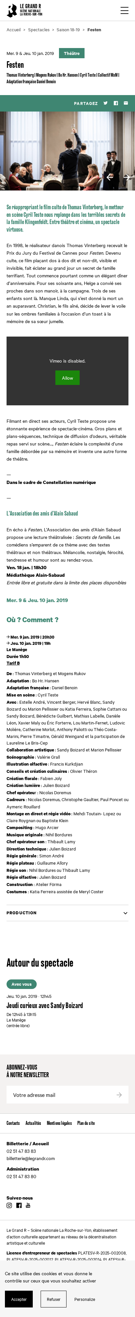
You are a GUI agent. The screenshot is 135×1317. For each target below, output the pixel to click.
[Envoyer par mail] (126, 103)
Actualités (33, 1123)
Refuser (54, 1299)
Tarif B (13, 663)
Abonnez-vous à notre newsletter (28, 1071)
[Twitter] (105, 103)
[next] (127, 177)
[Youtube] (28, 1206)
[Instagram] (9, 1206)
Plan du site (86, 1123)
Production (22, 913)
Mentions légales (59, 1123)
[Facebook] (115, 103)
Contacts (13, 1123)
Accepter (19, 1299)
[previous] (109, 177)
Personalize (84, 1299)
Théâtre (72, 53)
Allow (67, 377)
